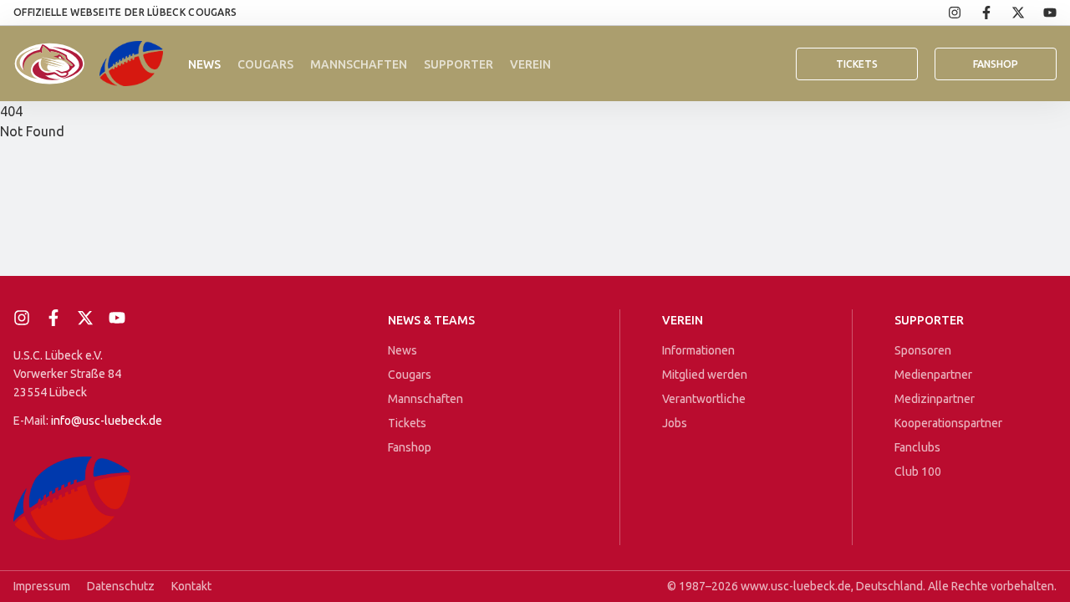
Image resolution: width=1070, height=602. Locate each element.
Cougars (265, 64)
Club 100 (917, 471)
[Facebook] (977, 12)
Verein (530, 64)
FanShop (995, 64)
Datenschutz (121, 586)
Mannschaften (358, 64)
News (204, 64)
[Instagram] (945, 12)
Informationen (698, 350)
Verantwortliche (704, 399)
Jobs (674, 423)
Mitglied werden (704, 374)
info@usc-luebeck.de (106, 420)
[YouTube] (1041, 12)
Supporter (458, 64)
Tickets (857, 64)
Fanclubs (917, 447)
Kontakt (191, 586)
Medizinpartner (934, 399)
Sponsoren (922, 350)
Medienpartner (933, 374)
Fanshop (409, 447)
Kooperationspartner (948, 423)
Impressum (41, 586)
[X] (1009, 12)
